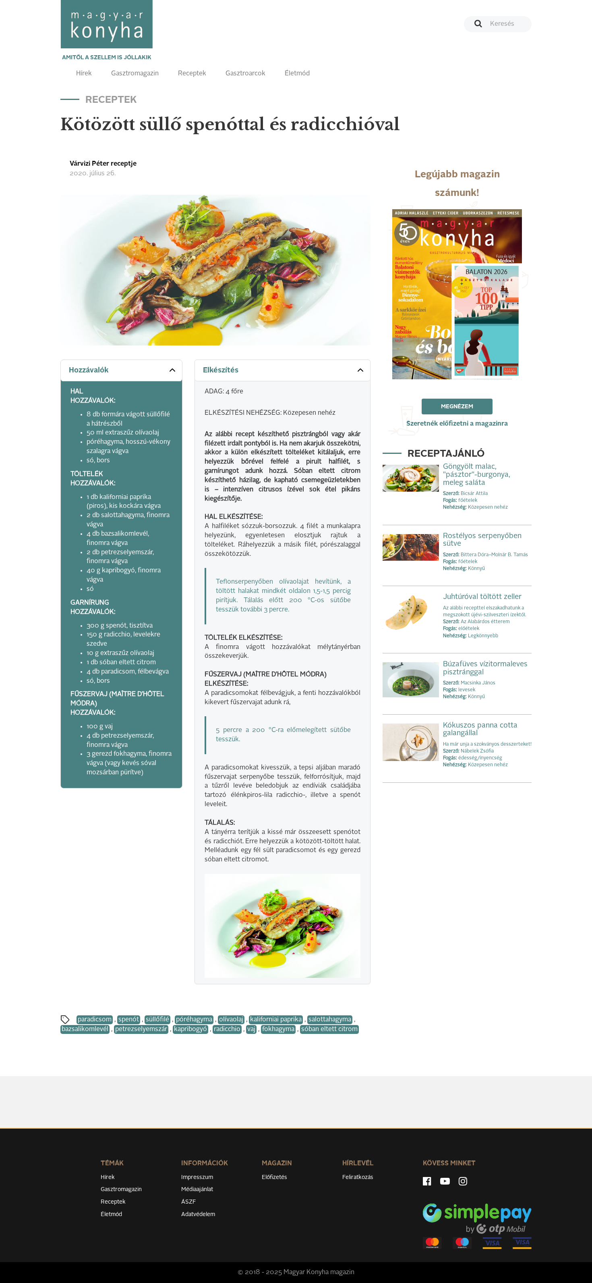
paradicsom (95, 1020)
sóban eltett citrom (329, 1029)
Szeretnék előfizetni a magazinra (457, 424)
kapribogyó (190, 1029)
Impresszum (197, 1177)
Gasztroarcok (245, 74)
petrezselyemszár (141, 1029)
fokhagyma (278, 1029)
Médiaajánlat (197, 1189)
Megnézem (457, 407)
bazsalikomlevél (85, 1029)
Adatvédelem (198, 1214)
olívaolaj (231, 1020)
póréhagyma (194, 1020)
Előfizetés (274, 1177)
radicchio (227, 1029)
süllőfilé (157, 1020)
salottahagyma (329, 1020)
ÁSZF (188, 1202)
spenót (128, 1020)
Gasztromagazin (135, 74)
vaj (251, 1029)
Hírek (84, 74)
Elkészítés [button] (220, 370)
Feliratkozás (357, 1177)
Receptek (192, 74)
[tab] (121, 370)
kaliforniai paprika (276, 1020)
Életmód (297, 74)
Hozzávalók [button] (89, 370)
